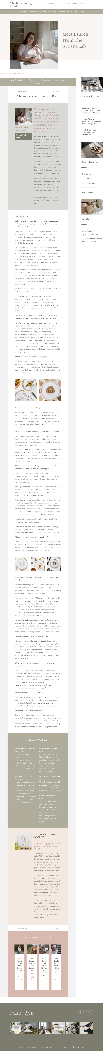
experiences (86, 235)
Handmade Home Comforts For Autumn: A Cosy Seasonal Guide (91, 110)
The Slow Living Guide (21, 4)
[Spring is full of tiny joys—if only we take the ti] (16, 1028)
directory (59, 3)
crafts (83, 231)
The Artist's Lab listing (21, 136)
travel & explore (65, 12)
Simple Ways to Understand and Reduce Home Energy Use (91, 121)
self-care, (85, 241)
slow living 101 (77, 3)
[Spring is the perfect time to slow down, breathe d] (44, 1028)
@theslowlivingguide (21, 1014)
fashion (95, 235)
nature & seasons (50, 12)
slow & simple (23, 12)
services (93, 241)
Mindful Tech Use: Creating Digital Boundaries (88, 132)
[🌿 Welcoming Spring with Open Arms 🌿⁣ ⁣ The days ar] (72, 1028)
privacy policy (67, 1047)
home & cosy (36, 12)
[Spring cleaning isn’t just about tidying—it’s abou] (30, 1028)
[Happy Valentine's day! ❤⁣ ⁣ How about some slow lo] (86, 1028)
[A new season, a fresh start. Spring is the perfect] (58, 1028)
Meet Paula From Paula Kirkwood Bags (56, 966)
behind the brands (16, 73)
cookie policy (79, 1047)
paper (93, 238)
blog (68, 3)
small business (79, 12)
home (51, 3)
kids (88, 238)
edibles (90, 231)
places (99, 238)
